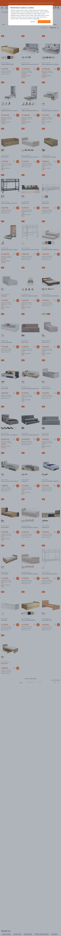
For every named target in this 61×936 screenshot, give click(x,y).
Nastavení (32, 21)
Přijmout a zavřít (44, 21)
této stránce (36, 18)
